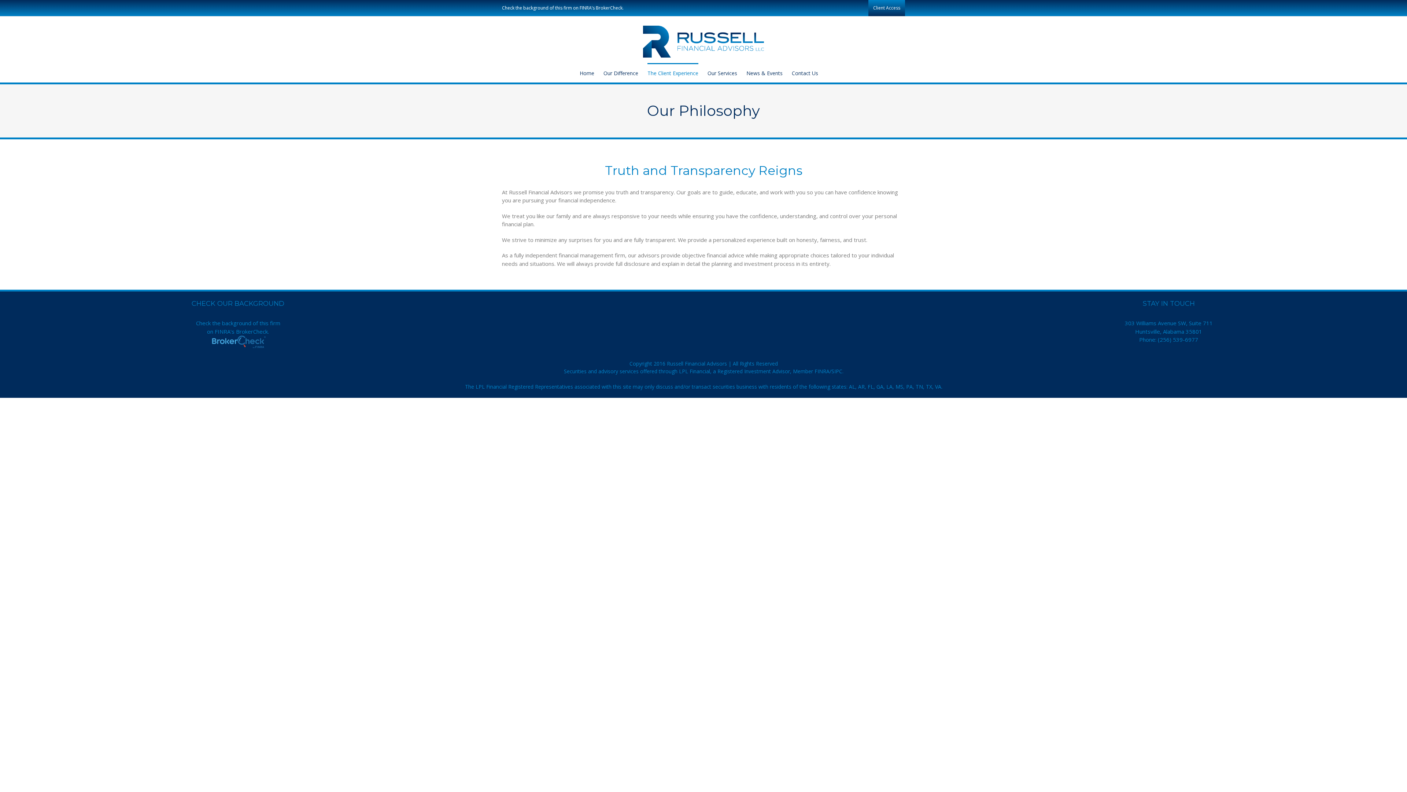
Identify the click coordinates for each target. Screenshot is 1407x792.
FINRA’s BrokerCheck (601, 8)
